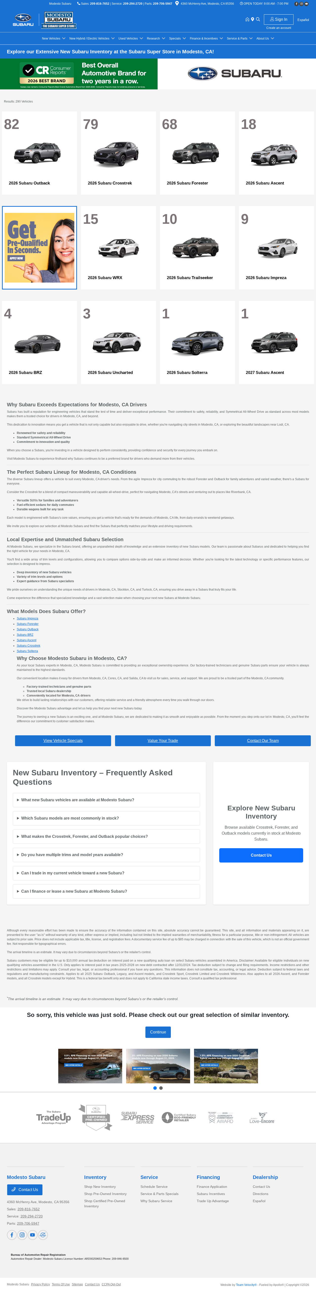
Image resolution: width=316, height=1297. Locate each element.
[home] (248, 20)
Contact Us (261, 855)
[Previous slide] (155, 1088)
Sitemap (77, 1284)
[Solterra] (158, 1066)
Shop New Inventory (100, 1187)
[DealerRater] (43, 1235)
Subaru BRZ (25, 635)
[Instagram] (301, 4)
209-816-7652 (99, 3)
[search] (258, 20)
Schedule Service (154, 1187)
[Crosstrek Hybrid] (226, 1066)
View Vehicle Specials (63, 741)
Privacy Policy (40, 1284)
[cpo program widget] (95, 1117)
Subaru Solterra (27, 651)
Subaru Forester (28, 624)
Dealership (265, 1177)
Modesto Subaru (18, 1284)
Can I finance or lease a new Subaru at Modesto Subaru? (74, 891)
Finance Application (212, 1187)
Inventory (95, 1177)
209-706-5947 (162, 3)
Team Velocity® (246, 1285)
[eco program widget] (179, 1117)
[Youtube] (306, 4)
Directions (260, 1194)
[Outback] (90, 1066)
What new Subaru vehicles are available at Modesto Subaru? (77, 800)
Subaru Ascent (26, 640)
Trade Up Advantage (213, 1201)
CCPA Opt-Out (111, 1284)
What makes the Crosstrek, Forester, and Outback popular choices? (84, 836)
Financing (208, 1177)
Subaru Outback (28, 629)
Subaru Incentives (211, 1194)
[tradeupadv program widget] (53, 1117)
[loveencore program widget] (262, 1117)
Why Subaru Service (156, 1201)
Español (259, 1201)
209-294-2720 (132, 3)
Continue (158, 1032)
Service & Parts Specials (159, 1194)
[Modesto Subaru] (49, 19)
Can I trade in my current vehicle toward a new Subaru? (72, 873)
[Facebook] (296, 4)
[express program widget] (137, 1118)
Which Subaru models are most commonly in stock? (70, 818)
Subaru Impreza (27, 618)
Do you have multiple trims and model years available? (72, 855)
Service (149, 1177)
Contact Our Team (263, 741)
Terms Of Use (61, 1284)
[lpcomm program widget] (220, 1117)
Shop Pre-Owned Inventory (105, 1194)
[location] (177, 4)
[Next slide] (161, 1088)
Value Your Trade (163, 741)
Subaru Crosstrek (28, 645)
